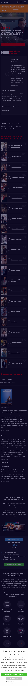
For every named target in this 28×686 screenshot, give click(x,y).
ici (23, 670)
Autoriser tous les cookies (14, 674)
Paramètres (14, 678)
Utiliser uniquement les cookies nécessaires (14, 682)
